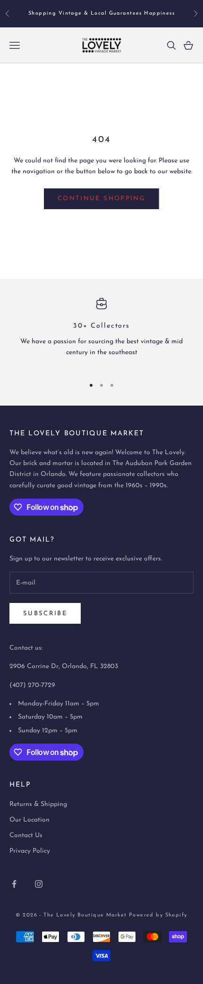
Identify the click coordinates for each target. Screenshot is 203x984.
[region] (101, 333)
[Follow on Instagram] (38, 884)
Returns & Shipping (38, 804)
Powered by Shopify (158, 915)
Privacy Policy (29, 851)
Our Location (29, 819)
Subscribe (45, 614)
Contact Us (25, 835)
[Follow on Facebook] (14, 884)
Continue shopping (101, 198)
